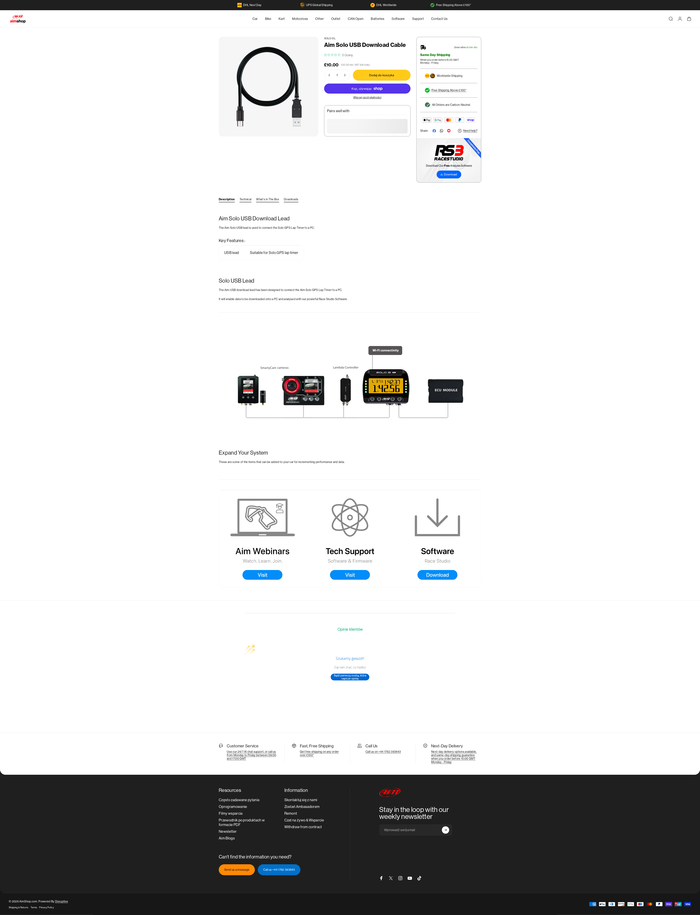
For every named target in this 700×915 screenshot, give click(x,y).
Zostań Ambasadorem (302, 807)
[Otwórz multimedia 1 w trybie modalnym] (268, 86)
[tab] (227, 200)
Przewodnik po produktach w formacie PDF (242, 822)
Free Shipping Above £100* (453, 5)
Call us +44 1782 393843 (279, 869)
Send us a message (236, 869)
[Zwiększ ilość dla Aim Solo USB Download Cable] (345, 75)
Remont (290, 813)
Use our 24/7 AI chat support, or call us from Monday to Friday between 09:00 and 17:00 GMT (251, 755)
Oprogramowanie (233, 807)
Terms (34, 907)
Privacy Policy (46, 907)
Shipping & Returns (18, 907)
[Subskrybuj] (445, 830)
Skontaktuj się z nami (300, 800)
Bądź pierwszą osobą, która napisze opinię (350, 677)
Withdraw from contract (303, 827)
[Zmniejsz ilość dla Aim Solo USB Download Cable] (328, 75)
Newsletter (228, 831)
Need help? (470, 130)
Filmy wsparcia (230, 813)
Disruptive (61, 901)
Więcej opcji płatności (367, 97)
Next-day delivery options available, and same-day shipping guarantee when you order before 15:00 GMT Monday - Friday (454, 757)
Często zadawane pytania (239, 800)
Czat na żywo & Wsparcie (304, 820)
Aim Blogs (227, 838)
